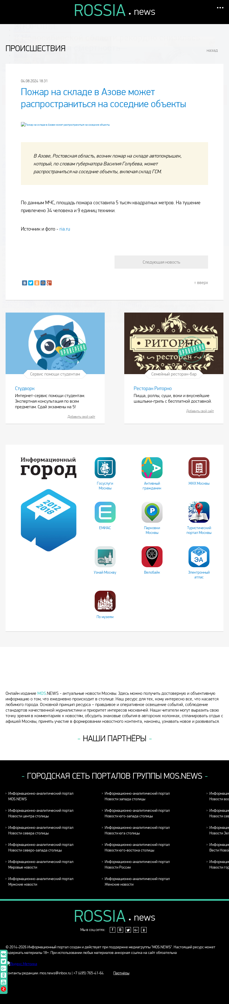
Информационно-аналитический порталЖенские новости (137, 881)
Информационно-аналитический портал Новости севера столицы (40, 830)
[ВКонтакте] (24, 282)
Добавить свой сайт (81, 417)
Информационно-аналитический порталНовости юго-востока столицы (137, 847)
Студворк (25, 388)
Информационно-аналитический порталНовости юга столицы (137, 830)
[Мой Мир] (43, 282)
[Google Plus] (49, 282)
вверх (202, 282)
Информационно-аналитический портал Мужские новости (40, 881)
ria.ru (64, 229)
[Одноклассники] (36, 282)
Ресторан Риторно (153, 388)
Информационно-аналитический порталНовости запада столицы (137, 796)
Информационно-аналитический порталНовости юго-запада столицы (137, 813)
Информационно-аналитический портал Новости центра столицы (40, 813)
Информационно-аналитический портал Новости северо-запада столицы (40, 847)
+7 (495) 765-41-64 (88, 973)
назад (212, 50)
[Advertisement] (114, 671)
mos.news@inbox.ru (55, 973)
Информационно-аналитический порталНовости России (137, 864)
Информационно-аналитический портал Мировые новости (40, 864)
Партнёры (121, 973)
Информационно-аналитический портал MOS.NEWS (40, 796)
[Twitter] (30, 282)
